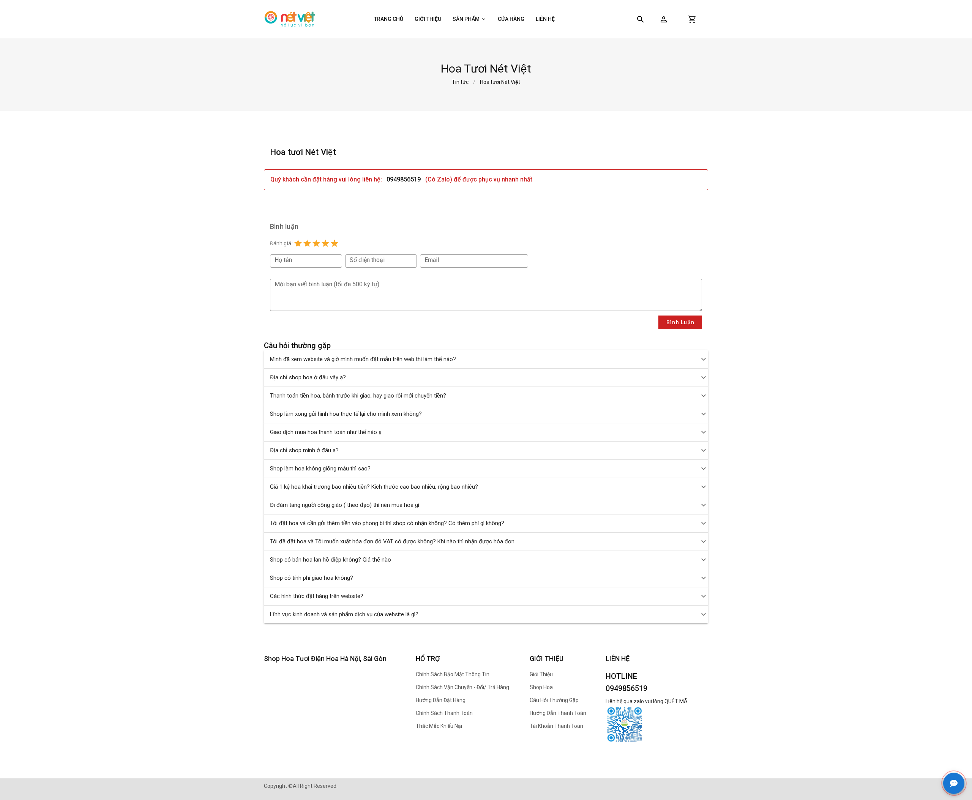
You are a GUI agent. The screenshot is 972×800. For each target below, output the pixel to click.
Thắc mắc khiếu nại (439, 726)
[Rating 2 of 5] (307, 243)
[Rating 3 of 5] (316, 243)
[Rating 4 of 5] (325, 243)
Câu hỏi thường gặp (554, 700)
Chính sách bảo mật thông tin (452, 674)
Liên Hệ (545, 19)
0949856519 (404, 179)
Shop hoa (541, 687)
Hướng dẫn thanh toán (558, 713)
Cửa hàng (511, 19)
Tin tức (460, 82)
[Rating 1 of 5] (298, 243)
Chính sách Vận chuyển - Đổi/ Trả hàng (462, 687)
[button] (664, 19)
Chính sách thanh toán (444, 713)
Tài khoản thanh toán (556, 726)
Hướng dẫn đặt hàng (440, 700)
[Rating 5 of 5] (334, 243)
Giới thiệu (428, 19)
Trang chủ (388, 19)
